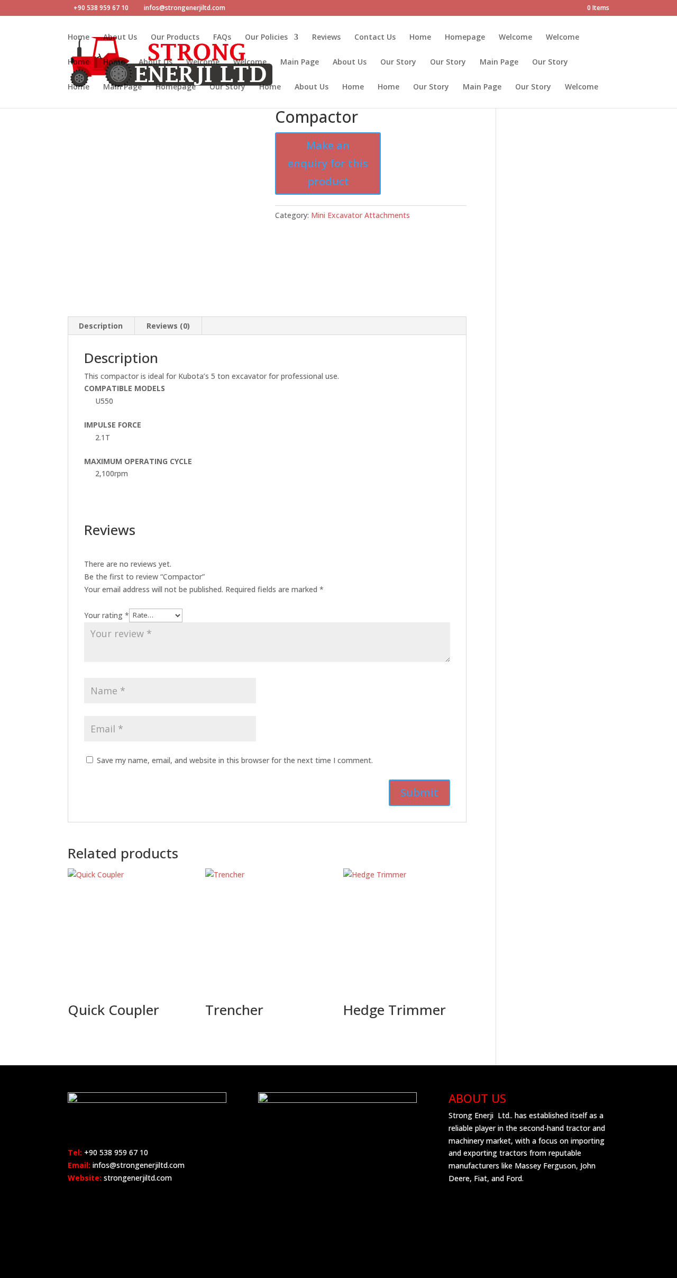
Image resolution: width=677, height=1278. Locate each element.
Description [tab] (101, 326)
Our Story (398, 62)
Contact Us (375, 37)
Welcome (515, 37)
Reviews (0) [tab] (168, 326)
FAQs (222, 37)
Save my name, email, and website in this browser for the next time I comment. (235, 760)
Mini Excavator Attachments (360, 215)
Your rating (106, 615)
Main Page (299, 62)
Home (78, 37)
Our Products (175, 37)
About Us (120, 37)
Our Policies (266, 37)
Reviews (326, 37)
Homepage (465, 37)
